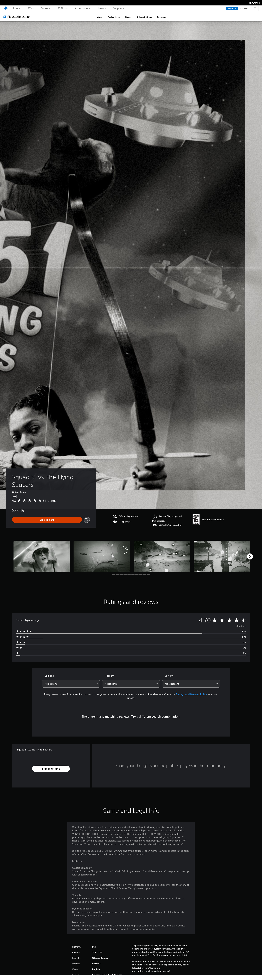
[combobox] (71, 684)
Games (44, 8)
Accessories (81, 8)
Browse (161, 17)
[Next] (250, 556)
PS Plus (62, 8)
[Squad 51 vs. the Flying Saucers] (41, 556)
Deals (128, 17)
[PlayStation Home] (5, 8)
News (101, 8)
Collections (114, 17)
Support (117, 8)
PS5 (30, 8)
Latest (99, 17)
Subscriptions (144, 17)
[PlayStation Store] (17, 16)
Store (15, 8)
